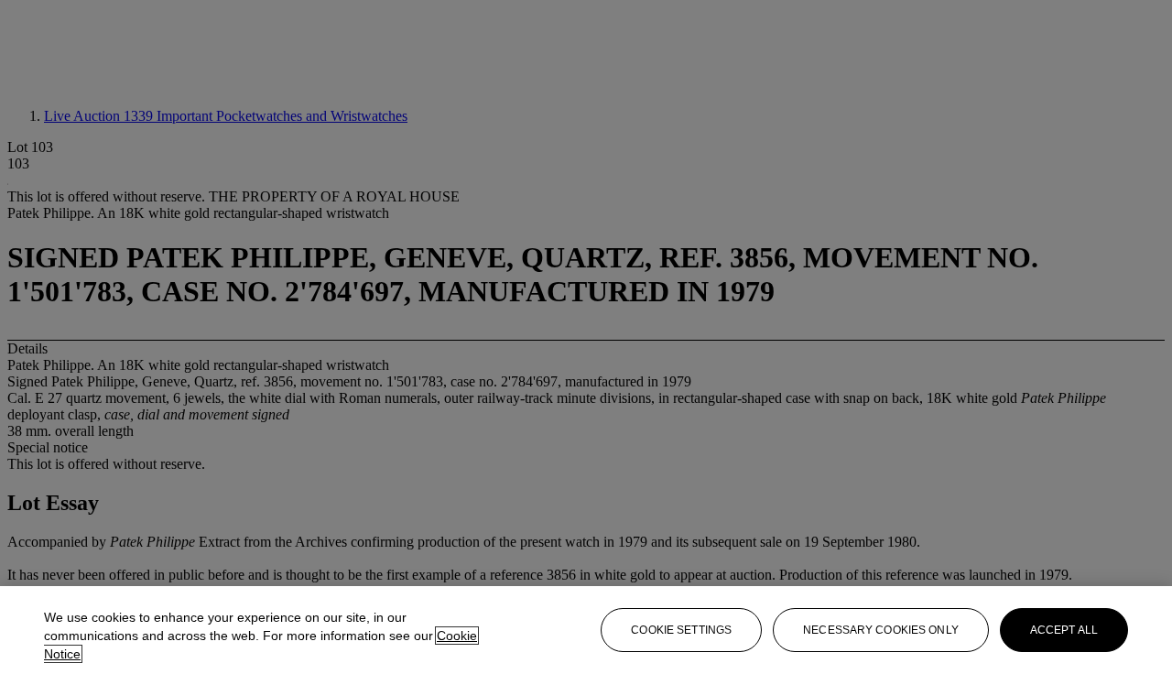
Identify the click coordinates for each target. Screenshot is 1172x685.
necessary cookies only (881, 630)
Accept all (1064, 630)
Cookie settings (681, 630)
